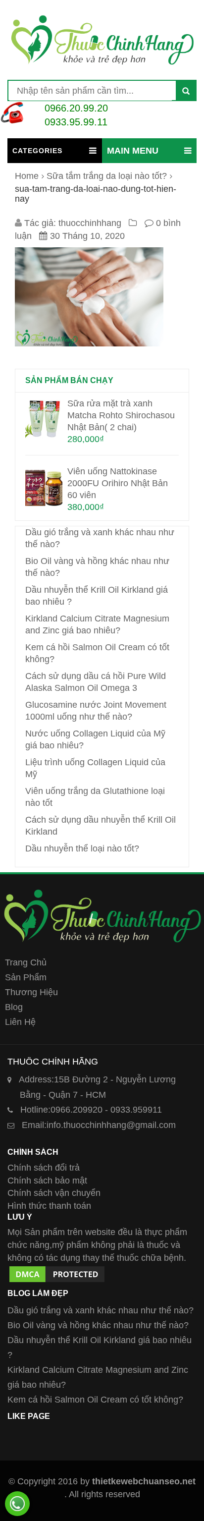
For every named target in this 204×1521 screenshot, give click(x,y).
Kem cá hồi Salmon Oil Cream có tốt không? (95, 1400)
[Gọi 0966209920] (17, 1503)
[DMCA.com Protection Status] (56, 1270)
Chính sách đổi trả (43, 1168)
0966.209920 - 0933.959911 (91, 1110)
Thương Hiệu (31, 992)
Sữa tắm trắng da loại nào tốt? (107, 176)
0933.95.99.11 (76, 121)
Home (27, 176)
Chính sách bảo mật (47, 1180)
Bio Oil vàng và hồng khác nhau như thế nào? (98, 1325)
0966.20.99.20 (76, 108)
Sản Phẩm (26, 977)
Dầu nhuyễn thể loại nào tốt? (82, 848)
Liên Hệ (20, 1022)
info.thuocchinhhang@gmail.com (99, 1125)
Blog (14, 1007)
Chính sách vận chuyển (54, 1193)
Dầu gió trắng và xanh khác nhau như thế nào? (100, 1310)
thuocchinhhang (89, 223)
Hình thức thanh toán (49, 1206)
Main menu (132, 151)
